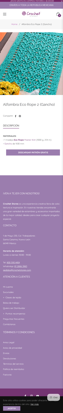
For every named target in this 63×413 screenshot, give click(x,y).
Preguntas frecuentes (13, 319)
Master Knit (25, 139)
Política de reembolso (13, 369)
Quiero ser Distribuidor (14, 308)
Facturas (7, 374)
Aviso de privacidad (12, 347)
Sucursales (8, 292)
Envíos (6, 353)
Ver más (34, 404)
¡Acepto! (12, 408)
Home (14, 24)
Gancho (8, 143)
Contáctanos (9, 324)
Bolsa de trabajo (11, 302)
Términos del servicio (13, 363)
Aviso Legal (8, 342)
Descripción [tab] (11, 125)
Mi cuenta (8, 286)
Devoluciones (9, 358)
